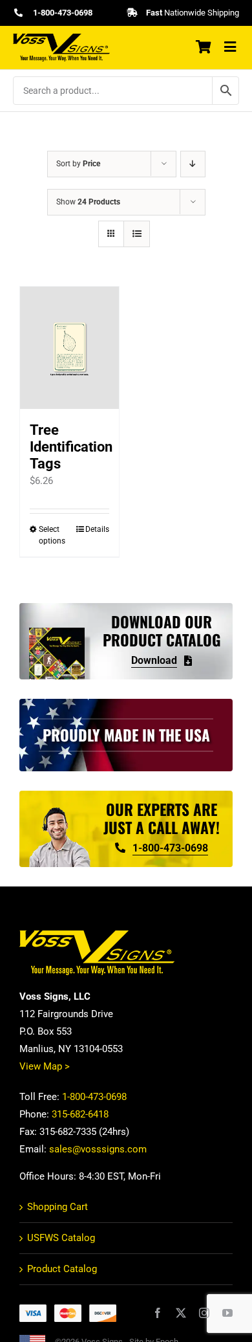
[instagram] (204, 1313)
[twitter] (181, 1313)
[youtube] (227, 1313)
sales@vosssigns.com (98, 1149)
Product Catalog (62, 1269)
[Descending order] (192, 164)
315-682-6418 (80, 1114)
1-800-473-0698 (94, 1097)
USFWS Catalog (61, 1238)
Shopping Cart (57, 1207)
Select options (52, 535)
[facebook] (157, 1313)
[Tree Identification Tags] (69, 348)
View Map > (44, 1066)
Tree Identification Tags (71, 447)
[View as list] (136, 234)
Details (97, 529)
